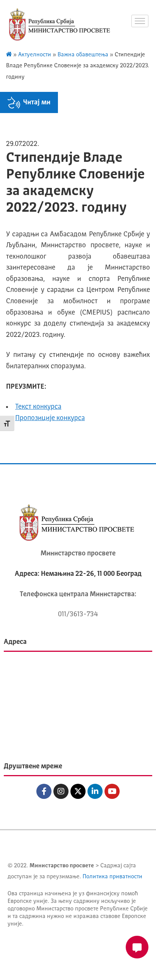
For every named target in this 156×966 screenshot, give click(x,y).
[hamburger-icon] (139, 21)
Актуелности (34, 55)
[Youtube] (112, 791)
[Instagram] (61, 791)
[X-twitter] (78, 791)
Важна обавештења (83, 55)
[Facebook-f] (43, 791)
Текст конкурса (38, 406)
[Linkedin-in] (95, 791)
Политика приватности (112, 877)
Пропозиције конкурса (50, 418)
